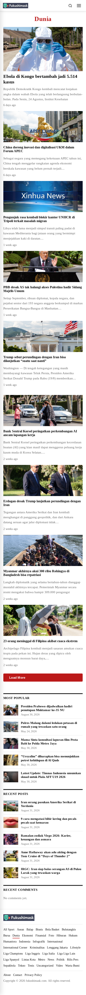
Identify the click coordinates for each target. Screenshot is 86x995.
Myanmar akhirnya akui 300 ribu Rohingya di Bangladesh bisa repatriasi (36, 573)
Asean (20, 929)
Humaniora (9, 941)
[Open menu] (79, 5)
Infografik (39, 941)
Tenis (31, 965)
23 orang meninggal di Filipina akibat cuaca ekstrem (40, 641)
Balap (30, 929)
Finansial (40, 935)
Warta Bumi (72, 965)
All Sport (8, 929)
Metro (41, 959)
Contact (17, 975)
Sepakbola (9, 965)
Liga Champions (13, 953)
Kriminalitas (37, 947)
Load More (17, 677)
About (7, 975)
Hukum (73, 935)
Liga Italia (48, 953)
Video (59, 965)
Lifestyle (75, 947)
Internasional (55, 941)
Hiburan (61, 935)
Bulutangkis (69, 929)
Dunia (16, 935)
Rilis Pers (72, 959)
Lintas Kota (28, 959)
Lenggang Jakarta (57, 947)
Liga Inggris (32, 953)
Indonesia (24, 941)
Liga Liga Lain (66, 953)
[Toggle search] (70, 5)
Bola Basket (52, 929)
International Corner (15, 947)
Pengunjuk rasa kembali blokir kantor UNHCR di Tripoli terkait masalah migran (39, 219)
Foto (51, 935)
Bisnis (39, 929)
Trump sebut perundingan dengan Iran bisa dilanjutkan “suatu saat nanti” (34, 359)
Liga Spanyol (11, 959)
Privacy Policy (33, 975)
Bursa (6, 935)
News (51, 959)
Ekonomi (27, 935)
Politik (60, 959)
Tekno (21, 965)
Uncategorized (45, 965)
